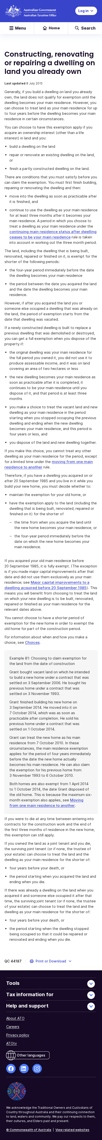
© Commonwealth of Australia (28, 1130)
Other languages (31, 1055)
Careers (12, 1026)
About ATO (15, 1018)
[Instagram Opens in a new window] (37, 1068)
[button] (51, 961)
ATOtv (11, 1043)
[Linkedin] (24, 1068)
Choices (32, 642)
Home (54, 28)
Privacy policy (17, 1035)
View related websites (72, 1130)
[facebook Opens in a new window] (11, 1068)
